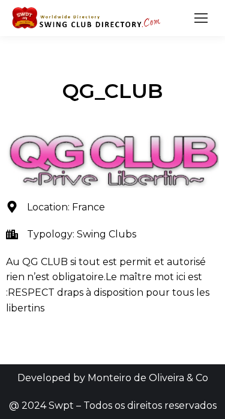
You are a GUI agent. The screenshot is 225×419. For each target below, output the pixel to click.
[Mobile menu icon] (201, 18)
